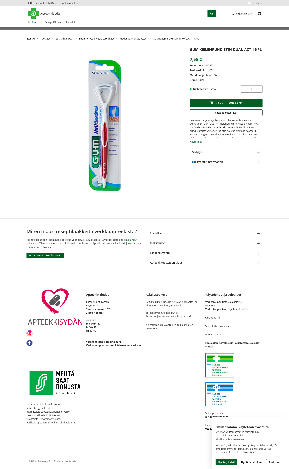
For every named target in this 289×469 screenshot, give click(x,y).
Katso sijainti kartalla (98, 302)
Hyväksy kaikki (226, 462)
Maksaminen (158, 243)
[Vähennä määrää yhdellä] (244, 89)
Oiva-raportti (212, 317)
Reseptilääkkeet (53, 22)
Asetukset (274, 462)
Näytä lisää (196, 141)
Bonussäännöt (213, 334)
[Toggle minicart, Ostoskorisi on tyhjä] (259, 13)
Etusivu (30, 38)
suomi (255, 3)
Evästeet (210, 305)
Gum (201, 80)
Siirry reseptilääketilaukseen (45, 255)
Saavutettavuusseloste (218, 326)
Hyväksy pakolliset (252, 462)
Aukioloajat (68, 3)
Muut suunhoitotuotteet (133, 38)
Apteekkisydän (51, 13)
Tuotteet (32, 22)
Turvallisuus (158, 233)
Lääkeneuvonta (160, 253)
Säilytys (197, 152)
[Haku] (212, 13)
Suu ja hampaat (64, 38)
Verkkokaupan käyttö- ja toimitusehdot (227, 309)
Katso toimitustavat (226, 112)
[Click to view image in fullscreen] (105, 125)
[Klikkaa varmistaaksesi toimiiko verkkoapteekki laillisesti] (234, 365)
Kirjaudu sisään (244, 13)
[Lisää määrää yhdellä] (259, 89)
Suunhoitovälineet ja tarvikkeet (96, 38)
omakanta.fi (130, 239)
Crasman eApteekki (65, 461)
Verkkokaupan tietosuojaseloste (223, 302)
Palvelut (70, 22)
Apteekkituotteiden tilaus (166, 262)
